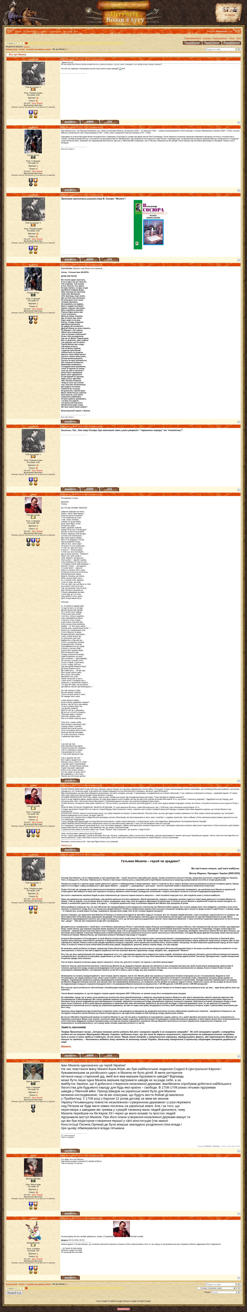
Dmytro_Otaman (33, 1061)
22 (101, 785)
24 (101, 1061)
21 (101, 494)
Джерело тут (66, 845)
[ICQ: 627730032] (109, 122)
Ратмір (33, 1155)
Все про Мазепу (59, 49)
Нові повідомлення (193, 38)
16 (104, 59)
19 (101, 265)
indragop (27, 47)
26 (100, 1218)
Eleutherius (33, 127)
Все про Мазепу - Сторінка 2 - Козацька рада (42, 31)
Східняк (33, 494)
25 (102, 1155)
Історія (22, 49)
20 (101, 426)
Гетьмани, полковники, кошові (38, 49)
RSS (230, 31)
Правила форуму (220, 38)
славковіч (33, 1218)
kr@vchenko (33, 59)
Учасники (207, 38)
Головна (18, 31)
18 (102, 195)
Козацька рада (11, 49)
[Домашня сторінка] (89, 122)
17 (102, 127)
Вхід (75, 31)
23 (104, 855)
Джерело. (66, 1046)
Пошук (232, 38)
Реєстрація (67, 31)
